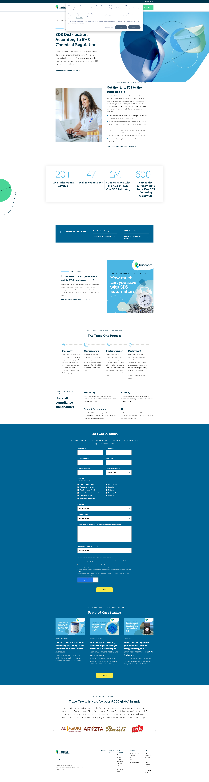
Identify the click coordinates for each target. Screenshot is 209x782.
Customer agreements (61, 767)
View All (104, 675)
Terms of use (71, 767)
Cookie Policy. (79, 18)
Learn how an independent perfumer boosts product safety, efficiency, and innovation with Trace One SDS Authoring (138, 648)
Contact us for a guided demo (67, 70)
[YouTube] (59, 759)
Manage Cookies (60, 769)
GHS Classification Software (102, 236)
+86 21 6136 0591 (148, 771)
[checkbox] (104, 491)
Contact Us (147, 1)
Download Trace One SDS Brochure (120, 146)
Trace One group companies (106, 557)
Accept (121, 27)
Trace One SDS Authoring (101, 231)
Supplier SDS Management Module (132, 237)
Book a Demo (146, 7)
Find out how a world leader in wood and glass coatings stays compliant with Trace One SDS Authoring (70, 647)
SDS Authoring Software (132, 231)
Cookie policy (79, 767)
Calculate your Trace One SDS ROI (74, 299)
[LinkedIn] (56, 759)
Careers (103, 751)
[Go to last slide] (53, 731)
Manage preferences (107, 27)
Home (57, 20)
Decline (134, 27)
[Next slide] (155, 731)
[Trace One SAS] (62, 7)
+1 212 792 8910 (120, 770)
